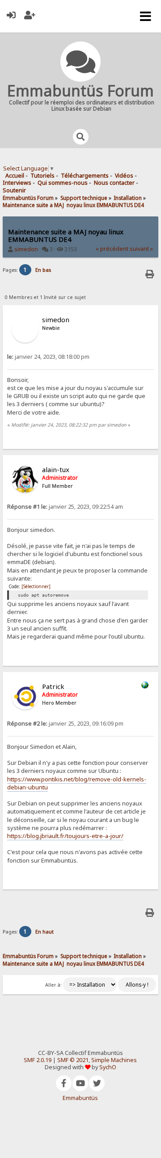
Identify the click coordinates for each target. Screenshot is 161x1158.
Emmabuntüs (80, 1098)
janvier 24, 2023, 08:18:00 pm (48, 357)
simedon (26, 249)
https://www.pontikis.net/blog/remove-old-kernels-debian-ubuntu (76, 783)
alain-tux (55, 469)
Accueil (14, 175)
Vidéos (124, 175)
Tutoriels (42, 175)
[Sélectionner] (36, 586)
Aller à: (53, 985)
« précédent (112, 249)
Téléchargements (85, 175)
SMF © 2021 (73, 1060)
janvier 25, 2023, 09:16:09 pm (65, 723)
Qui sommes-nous (63, 183)
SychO (107, 1067)
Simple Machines (114, 1060)
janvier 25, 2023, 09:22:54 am (65, 507)
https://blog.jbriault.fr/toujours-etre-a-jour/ (65, 836)
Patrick (53, 686)
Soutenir (14, 190)
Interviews (17, 183)
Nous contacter (114, 183)
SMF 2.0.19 (37, 1060)
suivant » (141, 249)
